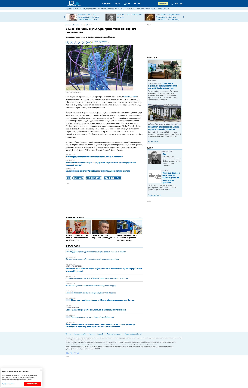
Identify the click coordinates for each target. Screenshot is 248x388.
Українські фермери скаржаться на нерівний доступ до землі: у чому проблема (171, 178)
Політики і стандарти (114, 334)
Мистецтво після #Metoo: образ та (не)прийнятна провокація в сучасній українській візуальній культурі (101, 163)
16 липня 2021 (85, 25)
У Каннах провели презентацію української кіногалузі (90, 317)
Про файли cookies (8, 384)
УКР (176, 4)
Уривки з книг (163, 9)
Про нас (68, 334)
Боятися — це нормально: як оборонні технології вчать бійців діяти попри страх (163, 86)
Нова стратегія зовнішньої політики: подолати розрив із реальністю (163, 128)
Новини (105, 3)
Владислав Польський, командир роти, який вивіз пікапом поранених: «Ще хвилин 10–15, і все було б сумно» (88, 19)
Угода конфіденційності (133, 334)
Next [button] (183, 17)
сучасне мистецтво (112, 178)
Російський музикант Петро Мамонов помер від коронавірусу (91, 285)
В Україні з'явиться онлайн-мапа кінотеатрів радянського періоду (92, 259)
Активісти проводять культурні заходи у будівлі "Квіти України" (91, 293)
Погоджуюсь (32, 384)
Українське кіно (72, 9)
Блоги (117, 3)
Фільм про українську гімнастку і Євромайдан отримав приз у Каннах (100, 300)
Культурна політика (88, 9)
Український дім (130, 96)
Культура (76, 25)
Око (164, 154)
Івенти (92, 334)
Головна (68, 25)
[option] (85, 17)
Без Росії (130, 9)
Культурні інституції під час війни (111, 9)
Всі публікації (153, 142)
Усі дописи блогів (154, 195)
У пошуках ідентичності (146, 9)
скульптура (78, 178)
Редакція (100, 334)
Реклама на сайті (80, 334)
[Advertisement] (104, 198)
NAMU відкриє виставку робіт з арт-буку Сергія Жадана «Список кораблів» (96, 252)
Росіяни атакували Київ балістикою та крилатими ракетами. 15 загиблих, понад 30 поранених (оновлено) (168, 18)
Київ (68, 178)
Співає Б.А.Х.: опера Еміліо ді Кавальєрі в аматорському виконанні (96, 309)
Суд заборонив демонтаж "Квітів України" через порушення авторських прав (98, 171)
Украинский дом (93, 178)
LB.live (137, 3)
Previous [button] (64, 17)
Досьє (127, 3)
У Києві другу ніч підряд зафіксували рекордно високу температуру (94, 156)
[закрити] (40, 370)
